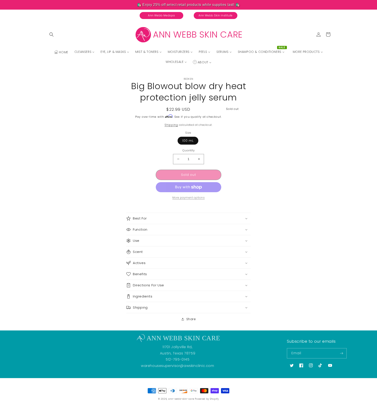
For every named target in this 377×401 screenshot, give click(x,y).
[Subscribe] (341, 353)
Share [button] (191, 319)
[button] (51, 34)
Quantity (188, 150)
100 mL (188, 140)
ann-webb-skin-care (181, 399)
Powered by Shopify (207, 399)
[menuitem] (61, 52)
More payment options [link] (188, 197)
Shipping (171, 125)
